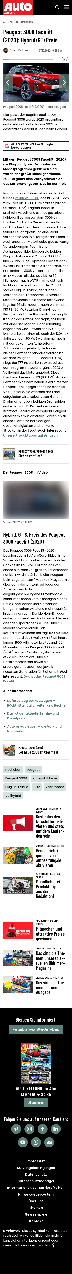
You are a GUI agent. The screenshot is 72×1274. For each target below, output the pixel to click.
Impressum (36, 1161)
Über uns (36, 1201)
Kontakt (36, 1221)
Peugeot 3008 (27, 198)
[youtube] (23, 1142)
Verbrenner (55, 787)
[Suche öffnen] (57, 7)
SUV (37, 787)
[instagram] (29, 1129)
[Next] (64, 82)
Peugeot (33, 769)
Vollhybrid (13, 795)
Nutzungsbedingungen (36, 1167)
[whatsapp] (36, 1142)
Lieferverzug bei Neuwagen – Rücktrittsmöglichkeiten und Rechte (36, 703)
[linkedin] (56, 1129)
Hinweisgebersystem (36, 1194)
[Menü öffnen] (66, 7)
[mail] (49, 1142)
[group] (36, 97)
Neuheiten (27, 22)
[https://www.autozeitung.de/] (18, 7)
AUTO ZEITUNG (11, 22)
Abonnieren (36, 1102)
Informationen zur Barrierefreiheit (36, 1187)
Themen (36, 1207)
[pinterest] (16, 1129)
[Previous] (8, 82)
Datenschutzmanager (36, 1181)
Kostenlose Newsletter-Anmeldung (36, 1029)
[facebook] (43, 1129)
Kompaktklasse (45, 778)
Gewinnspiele (36, 1214)
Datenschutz (36, 1174)
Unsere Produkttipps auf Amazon (30, 435)
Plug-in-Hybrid (16, 787)
